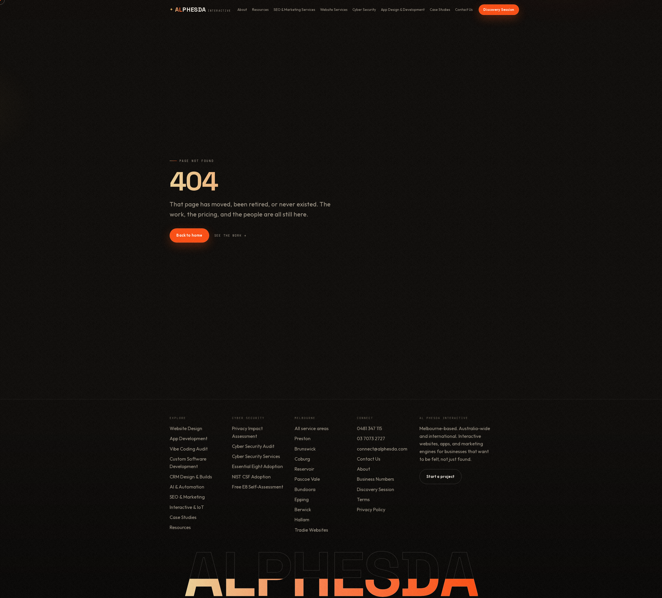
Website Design (186, 428)
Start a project (440, 476)
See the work (230, 235)
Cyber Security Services (256, 456)
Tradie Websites (311, 530)
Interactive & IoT (187, 507)
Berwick (303, 509)
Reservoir (304, 469)
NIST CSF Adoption (251, 477)
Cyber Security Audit (253, 446)
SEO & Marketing (187, 497)
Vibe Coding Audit (189, 449)
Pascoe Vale (307, 479)
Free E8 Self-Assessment (257, 487)
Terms (363, 499)
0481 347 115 (369, 428)
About (363, 469)
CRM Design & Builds (191, 477)
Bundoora (305, 489)
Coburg (302, 459)
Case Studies (183, 517)
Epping (302, 499)
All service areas (312, 428)
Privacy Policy (371, 509)
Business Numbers (375, 479)
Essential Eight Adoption (257, 466)
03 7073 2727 (371, 438)
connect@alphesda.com (382, 449)
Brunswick (305, 449)
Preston (303, 438)
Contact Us (368, 459)
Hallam (302, 520)
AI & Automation (187, 487)
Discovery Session (375, 489)
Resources (180, 527)
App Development (188, 438)
